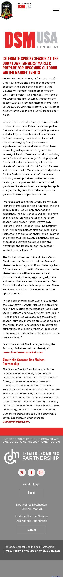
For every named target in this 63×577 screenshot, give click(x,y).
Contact (31, 530)
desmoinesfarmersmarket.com (23, 352)
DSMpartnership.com (16, 421)
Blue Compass (51, 550)
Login (31, 493)
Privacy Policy (12, 550)
